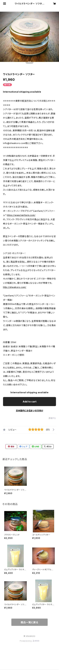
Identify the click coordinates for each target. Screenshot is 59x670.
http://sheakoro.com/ (14, 287)
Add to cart (29, 401)
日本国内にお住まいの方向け (29, 410)
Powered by (26, 641)
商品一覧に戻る (29, 622)
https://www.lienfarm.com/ (21, 215)
